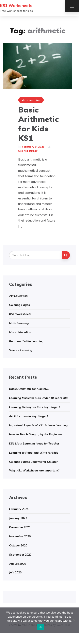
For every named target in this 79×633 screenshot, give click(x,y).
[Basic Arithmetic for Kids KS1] (37, 65)
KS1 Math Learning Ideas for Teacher (34, 443)
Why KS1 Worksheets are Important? (34, 470)
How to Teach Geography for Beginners (35, 434)
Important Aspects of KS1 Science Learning (38, 425)
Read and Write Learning (26, 341)
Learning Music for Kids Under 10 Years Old (38, 398)
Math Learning (31, 100)
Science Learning (20, 350)
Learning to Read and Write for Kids (33, 452)
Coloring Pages (19, 305)
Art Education (18, 296)
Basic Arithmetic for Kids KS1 (38, 123)
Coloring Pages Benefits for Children (33, 462)
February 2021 (19, 509)
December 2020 (19, 527)
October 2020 (18, 545)
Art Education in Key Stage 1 (28, 416)
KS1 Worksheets (16, 5)
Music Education (20, 332)
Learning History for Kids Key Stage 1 (34, 407)
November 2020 (20, 536)
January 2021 (18, 518)
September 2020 (20, 554)
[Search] (66, 255)
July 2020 (15, 572)
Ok (40, 627)
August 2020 (17, 564)
